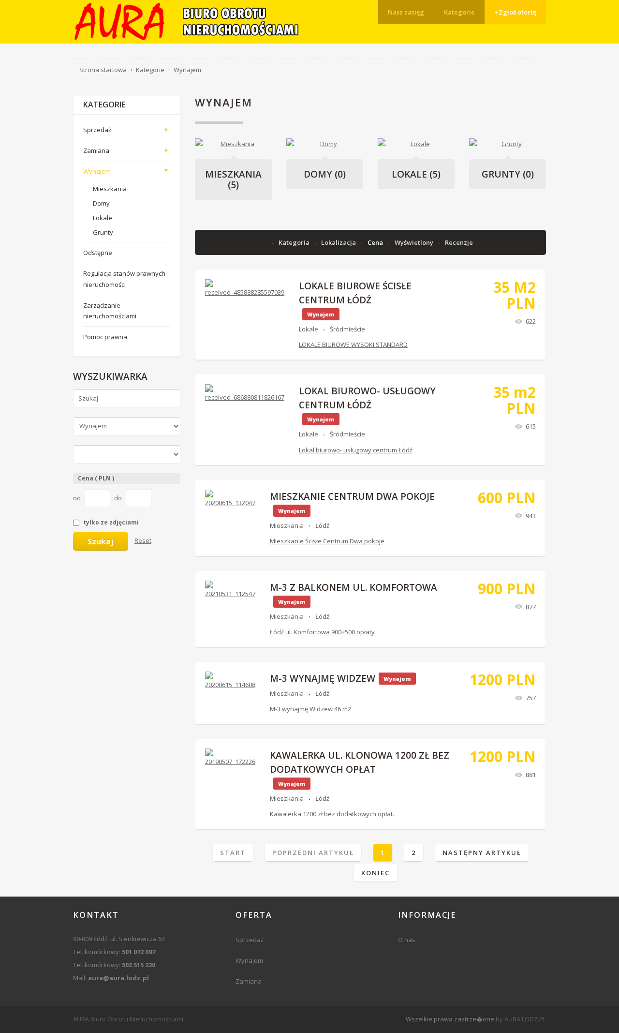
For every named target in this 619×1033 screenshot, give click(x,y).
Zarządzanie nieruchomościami (109, 310)
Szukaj (101, 541)
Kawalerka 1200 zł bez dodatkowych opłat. (332, 813)
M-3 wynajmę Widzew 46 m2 (310, 708)
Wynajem (97, 171)
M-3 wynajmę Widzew (322, 678)
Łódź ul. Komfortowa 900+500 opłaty (322, 632)
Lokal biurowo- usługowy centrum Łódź (356, 450)
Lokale (416, 174)
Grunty (508, 174)
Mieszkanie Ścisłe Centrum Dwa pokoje (327, 541)
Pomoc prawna (105, 336)
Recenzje (459, 242)
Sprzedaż (97, 129)
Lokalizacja (339, 242)
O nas (406, 939)
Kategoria (295, 242)
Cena (376, 242)
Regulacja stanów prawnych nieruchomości (124, 278)
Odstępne (97, 252)
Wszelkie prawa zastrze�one (450, 1019)
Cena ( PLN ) (96, 478)
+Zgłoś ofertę (515, 12)
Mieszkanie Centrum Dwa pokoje (352, 496)
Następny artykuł (481, 852)
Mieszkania (233, 180)
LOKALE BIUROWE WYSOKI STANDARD (353, 344)
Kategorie (459, 12)
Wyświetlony (415, 242)
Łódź (322, 525)
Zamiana (96, 150)
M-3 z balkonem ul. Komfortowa (353, 587)
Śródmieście (347, 329)
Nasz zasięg (406, 12)
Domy (325, 174)
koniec (375, 872)
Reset (142, 540)
